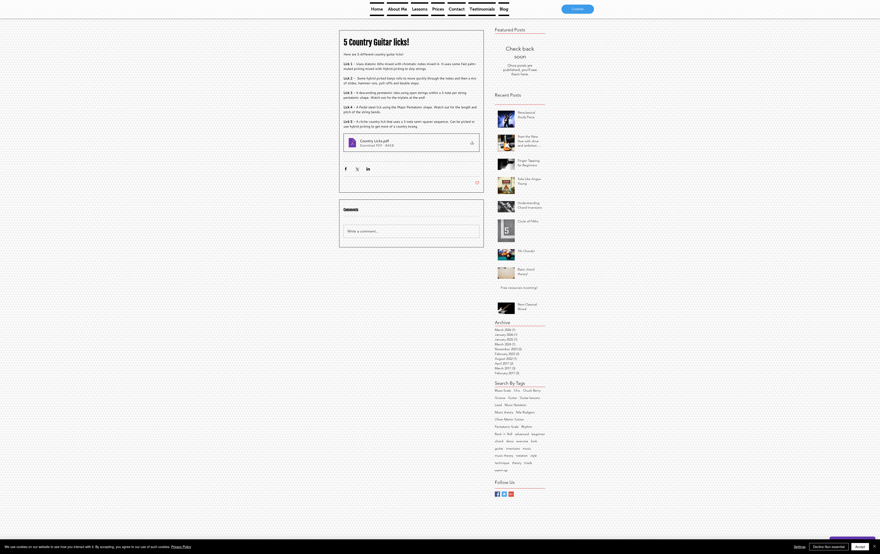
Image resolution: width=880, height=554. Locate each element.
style (534, 455)
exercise (522, 441)
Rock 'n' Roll (503, 434)
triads (528, 463)
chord (499, 441)
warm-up (501, 470)
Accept (860, 546)
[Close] (874, 546)
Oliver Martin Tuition (509, 419)
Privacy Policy (181, 546)
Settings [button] (800, 546)
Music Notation (515, 405)
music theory (504, 455)
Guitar (512, 398)
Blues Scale (503, 390)
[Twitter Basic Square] (504, 494)
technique (502, 463)
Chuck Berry (532, 390)
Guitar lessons (530, 398)
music (527, 448)
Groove (500, 398)
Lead (498, 405)
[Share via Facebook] (346, 169)
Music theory (504, 412)
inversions (513, 448)
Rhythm (526, 427)
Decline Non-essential (829, 546)
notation (522, 455)
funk (534, 441)
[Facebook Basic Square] (497, 494)
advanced (522, 434)
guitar (499, 448)
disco (510, 441)
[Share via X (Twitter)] (357, 169)
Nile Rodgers (525, 412)
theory (516, 463)
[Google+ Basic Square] (511, 494)
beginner (538, 434)
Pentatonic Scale (507, 427)
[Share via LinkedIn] (368, 169)
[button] (577, 9)
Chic (517, 390)
